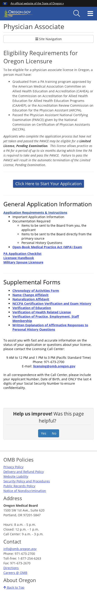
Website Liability (15, 476)
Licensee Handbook (18, 258)
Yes (43, 433)
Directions (11, 568)
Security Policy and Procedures (26, 481)
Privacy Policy (13, 467)
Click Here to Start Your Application (48, 183)
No (54, 433)
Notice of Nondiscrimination (24, 491)
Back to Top (15, 587)
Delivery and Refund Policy (23, 472)
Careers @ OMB (15, 572)
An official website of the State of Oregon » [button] (37, 3)
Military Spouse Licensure (23, 262)
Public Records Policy (19, 486)
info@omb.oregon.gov (20, 549)
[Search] (76, 13)
